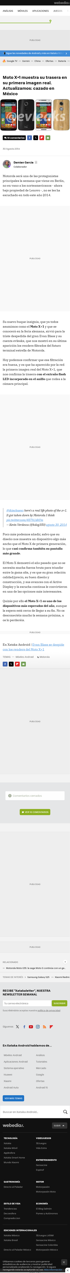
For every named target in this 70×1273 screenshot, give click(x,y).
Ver (36, 812)
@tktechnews (15, 510)
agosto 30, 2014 (56, 525)
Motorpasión (43, 1186)
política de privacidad (49, 1010)
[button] (25, 162)
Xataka (7, 1143)
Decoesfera (10, 1213)
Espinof (40, 1169)
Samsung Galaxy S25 (38, 977)
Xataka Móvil (10, 1148)
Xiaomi (7, 1081)
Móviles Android (25, 656)
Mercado (41, 1068)
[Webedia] (62, 3)
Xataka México (12, 1235)
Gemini (26, 60)
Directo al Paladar (13, 1186)
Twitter (35, 137)
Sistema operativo (14, 1068)
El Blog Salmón (44, 1208)
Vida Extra (41, 1148)
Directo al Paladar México (17, 1249)
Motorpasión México (47, 1249)
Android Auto (11, 1087)
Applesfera (9, 1152)
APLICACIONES (40, 10)
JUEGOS (57, 10)
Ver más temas (13, 1098)
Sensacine (41, 1165)
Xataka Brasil (11, 1240)
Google (40, 1074)
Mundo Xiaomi (11, 1162)
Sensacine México (46, 1240)
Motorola (45, 656)
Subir (57, 1125)
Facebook (29, 137)
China (37, 60)
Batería (62, 60)
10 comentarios (15, 137)
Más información (53, 1269)
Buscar (65, 1112)
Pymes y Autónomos (47, 1213)
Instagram (37, 1026)
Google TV (12, 60)
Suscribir (59, 1003)
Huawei (8, 1074)
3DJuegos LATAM (45, 1235)
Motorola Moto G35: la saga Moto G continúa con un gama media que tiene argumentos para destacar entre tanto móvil (36, 968)
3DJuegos (41, 1143)
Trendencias (10, 1208)
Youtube (31, 1026)
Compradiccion (12, 1218)
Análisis (40, 1055)
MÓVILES (23, 10)
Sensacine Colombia (47, 1244)
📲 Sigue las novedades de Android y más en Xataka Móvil (33, 53)
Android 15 (42, 1087)
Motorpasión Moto (46, 1191)
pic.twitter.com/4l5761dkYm (24, 520)
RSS (44, 1026)
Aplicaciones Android (16, 1061)
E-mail (48, 137)
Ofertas (49, 60)
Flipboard (41, 137)
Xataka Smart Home (14, 1157)
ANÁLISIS (8, 10)
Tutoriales (41, 1061)
